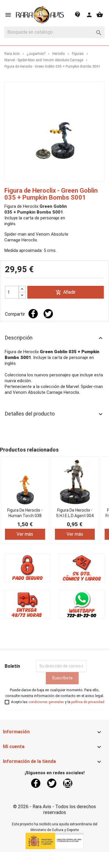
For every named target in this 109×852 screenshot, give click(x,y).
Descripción (54, 338)
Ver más (25, 534)
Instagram (67, 783)
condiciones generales (46, 702)
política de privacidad (87, 702)
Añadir (66, 292)
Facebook (35, 783)
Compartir (33, 314)
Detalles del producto (54, 414)
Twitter (51, 783)
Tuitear (48, 314)
